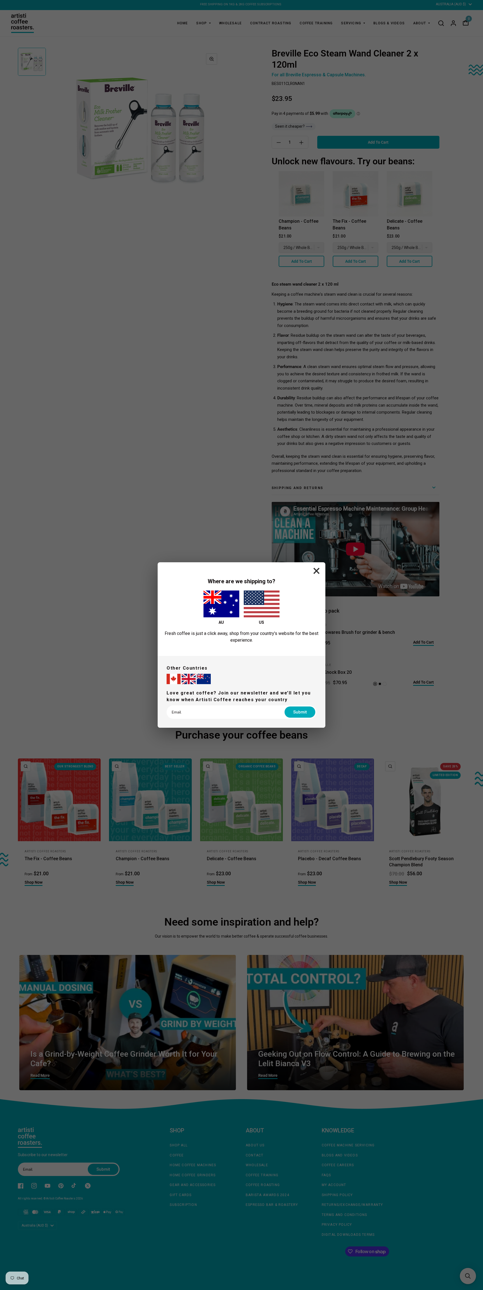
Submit (300, 712)
